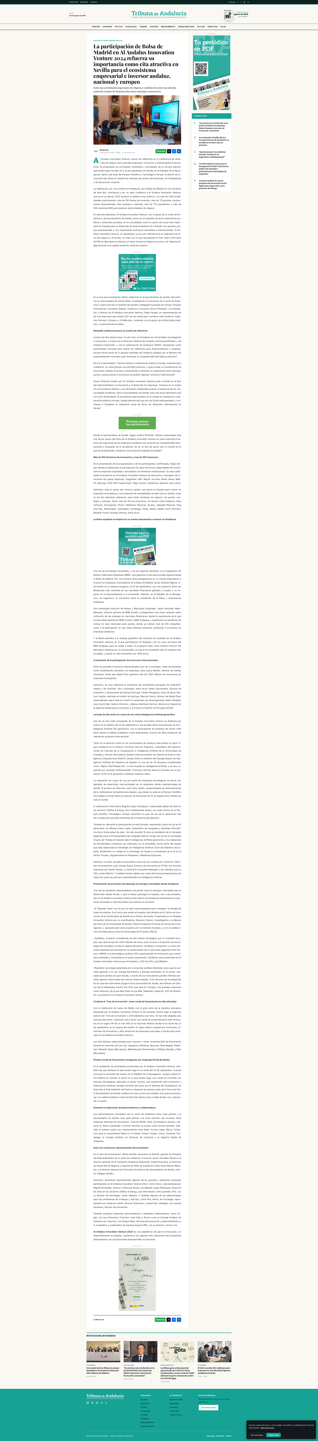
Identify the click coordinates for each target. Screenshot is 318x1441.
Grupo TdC (174, 1411)
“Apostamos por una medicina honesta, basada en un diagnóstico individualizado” (212, 154)
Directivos (213, 27)
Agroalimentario (186, 27)
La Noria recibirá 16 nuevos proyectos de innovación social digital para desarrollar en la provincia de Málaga (213, 185)
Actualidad (129, 1365)
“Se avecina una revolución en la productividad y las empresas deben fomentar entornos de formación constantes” (213, 127)
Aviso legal (211, 1436)
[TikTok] (248, 2)
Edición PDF (73, 2)
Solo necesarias (257, 1435)
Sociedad (154, 27)
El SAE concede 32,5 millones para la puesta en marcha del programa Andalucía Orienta (214, 1370)
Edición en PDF (176, 1400)
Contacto (93, 2)
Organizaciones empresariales (107, 40)
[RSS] (106, 1403)
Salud (223, 27)
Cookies (228, 1436)
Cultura (201, 27)
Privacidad (220, 1436)
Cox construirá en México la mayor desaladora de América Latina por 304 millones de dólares (102, 1370)
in (179, 151)
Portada (96, 27)
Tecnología (131, 27)
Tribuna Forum (176, 1415)
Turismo (143, 27)
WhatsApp (161, 151)
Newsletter (84, 2)
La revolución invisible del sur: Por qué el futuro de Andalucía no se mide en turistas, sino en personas (214, 141)
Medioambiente (168, 27)
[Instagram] (244, 2)
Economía (107, 27)
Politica (119, 27)
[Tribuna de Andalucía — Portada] (159, 14)
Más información (267, 1428)
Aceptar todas (273, 1435)
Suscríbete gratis (208, 1408)
